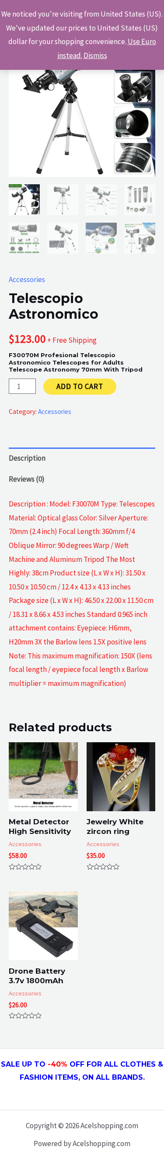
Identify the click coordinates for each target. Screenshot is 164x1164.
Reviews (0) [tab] (27, 479)
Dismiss (95, 55)
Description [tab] (27, 458)
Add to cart (79, 386)
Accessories (27, 279)
